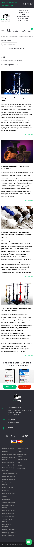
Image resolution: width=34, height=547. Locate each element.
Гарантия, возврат (22, 448)
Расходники (6, 490)
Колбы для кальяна (8, 476)
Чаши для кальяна (8, 448)
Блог (18, 462)
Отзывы (19, 451)
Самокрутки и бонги (8, 502)
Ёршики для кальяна (8, 529)
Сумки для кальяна (8, 535)
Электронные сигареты (22, 36)
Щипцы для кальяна (8, 479)
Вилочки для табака (8, 510)
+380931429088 (7, 5)
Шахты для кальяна (8, 493)
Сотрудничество (22, 459)
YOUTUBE (25, 386)
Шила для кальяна (8, 513)
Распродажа (6, 499)
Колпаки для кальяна (9, 532)
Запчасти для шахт (8, 516)
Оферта (19, 465)
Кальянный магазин (7, 36)
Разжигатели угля (7, 487)
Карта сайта (21, 468)
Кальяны (5, 451)
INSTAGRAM (9, 386)
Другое (4, 496)
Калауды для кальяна (9, 454)
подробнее (29, 134)
